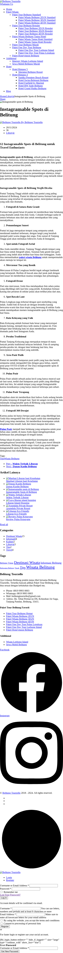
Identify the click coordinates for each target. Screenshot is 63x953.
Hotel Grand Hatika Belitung (32, 88)
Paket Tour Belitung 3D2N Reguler (35, 31)
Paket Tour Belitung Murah (25, 44)
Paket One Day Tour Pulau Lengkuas (36, 53)
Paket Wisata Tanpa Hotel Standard (35, 39)
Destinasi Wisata (14, 536)
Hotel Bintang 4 (20, 74)
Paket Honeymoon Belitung (25, 55)
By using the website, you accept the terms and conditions (31, 920)
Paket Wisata (12, 12)
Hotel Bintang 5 (20, 69)
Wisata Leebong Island (17, 642)
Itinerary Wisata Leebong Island (27, 61)
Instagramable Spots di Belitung (21, 492)
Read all (4, 524)
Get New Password (9, 951)
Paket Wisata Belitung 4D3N (20, 621)
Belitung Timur (6, 563)
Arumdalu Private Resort (18, 508)
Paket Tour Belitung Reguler (26, 25)
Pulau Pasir (6, 429)
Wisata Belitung (11, 458)
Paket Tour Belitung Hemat (19, 613)
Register (10, 880)
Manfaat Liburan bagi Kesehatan (22, 481)
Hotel (8, 66)
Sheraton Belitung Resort (30, 72)
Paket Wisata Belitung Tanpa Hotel (29, 36)
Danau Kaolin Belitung (17, 486)
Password (5, 888)
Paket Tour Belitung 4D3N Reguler (35, 33)
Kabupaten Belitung (7, 568)
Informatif (11, 539)
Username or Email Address (14, 885)
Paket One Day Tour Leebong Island (36, 50)
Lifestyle (10, 96)
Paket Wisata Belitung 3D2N (20, 619)
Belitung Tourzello (11, 793)
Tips (2, 458)
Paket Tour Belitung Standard (26, 14)
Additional (11, 58)
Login (9, 877)
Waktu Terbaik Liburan (17, 497)
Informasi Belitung (51, 562)
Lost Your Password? (10, 894)
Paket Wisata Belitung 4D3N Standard (37, 23)
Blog (8, 91)
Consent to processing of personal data (22, 923)
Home (9, 9)
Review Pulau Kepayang (18, 519)
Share (3, 99)
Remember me (11, 892)
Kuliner (9, 541)
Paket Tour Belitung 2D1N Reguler (35, 28)
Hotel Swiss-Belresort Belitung (33, 80)
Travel (9, 550)
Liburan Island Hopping (17, 503)
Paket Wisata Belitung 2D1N (20, 616)
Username (6, 908)
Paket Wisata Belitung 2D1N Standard (37, 17)
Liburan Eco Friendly (16, 514)
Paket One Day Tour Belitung (26, 47)
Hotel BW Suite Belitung (30, 85)
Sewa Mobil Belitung (16, 644)
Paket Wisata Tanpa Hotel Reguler (35, 42)
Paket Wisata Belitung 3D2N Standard (37, 20)
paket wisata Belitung (30, 257)
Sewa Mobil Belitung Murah (26, 64)
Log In (4, 898)
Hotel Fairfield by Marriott (31, 83)
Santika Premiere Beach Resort (33, 77)
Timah (17, 568)
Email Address (8, 914)
